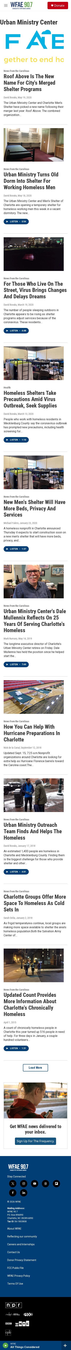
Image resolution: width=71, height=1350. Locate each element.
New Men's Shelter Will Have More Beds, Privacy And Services (34, 508)
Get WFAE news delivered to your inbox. (35, 1129)
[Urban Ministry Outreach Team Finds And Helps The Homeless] (34, 795)
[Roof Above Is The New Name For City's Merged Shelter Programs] (34, 46)
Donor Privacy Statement (21, 1260)
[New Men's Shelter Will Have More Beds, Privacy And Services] (34, 472)
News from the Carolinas (16, 70)
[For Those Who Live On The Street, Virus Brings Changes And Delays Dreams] (34, 254)
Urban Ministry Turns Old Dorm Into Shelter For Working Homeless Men (31, 180)
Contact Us (13, 1252)
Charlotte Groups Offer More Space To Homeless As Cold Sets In (35, 903)
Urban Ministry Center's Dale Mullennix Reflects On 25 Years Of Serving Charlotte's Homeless (35, 620)
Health (7, 387)
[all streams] (66, 1345)
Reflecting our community (22, 1236)
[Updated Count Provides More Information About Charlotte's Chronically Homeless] (34, 965)
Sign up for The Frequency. (35, 1141)
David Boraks (10, 97)
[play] (5, 1345)
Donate (59, 5)
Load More (35, 1067)
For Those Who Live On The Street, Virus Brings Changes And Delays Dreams (35, 290)
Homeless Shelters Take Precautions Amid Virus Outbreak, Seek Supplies (30, 399)
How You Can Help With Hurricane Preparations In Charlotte (32, 733)
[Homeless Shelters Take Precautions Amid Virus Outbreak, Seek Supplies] (34, 363)
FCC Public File (15, 1268)
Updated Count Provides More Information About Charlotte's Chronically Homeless (30, 1004)
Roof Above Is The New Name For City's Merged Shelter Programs (29, 82)
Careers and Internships (21, 1244)
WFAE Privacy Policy (18, 1276)
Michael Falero (11, 523)
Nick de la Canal (12, 747)
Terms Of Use (15, 1283)
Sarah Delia (9, 917)
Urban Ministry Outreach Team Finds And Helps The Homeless (33, 831)
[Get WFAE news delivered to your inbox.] (35, 1100)
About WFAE (14, 1228)
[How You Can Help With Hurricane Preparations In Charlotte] (34, 697)
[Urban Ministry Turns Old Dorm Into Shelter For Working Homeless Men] (34, 145)
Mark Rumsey (10, 638)
